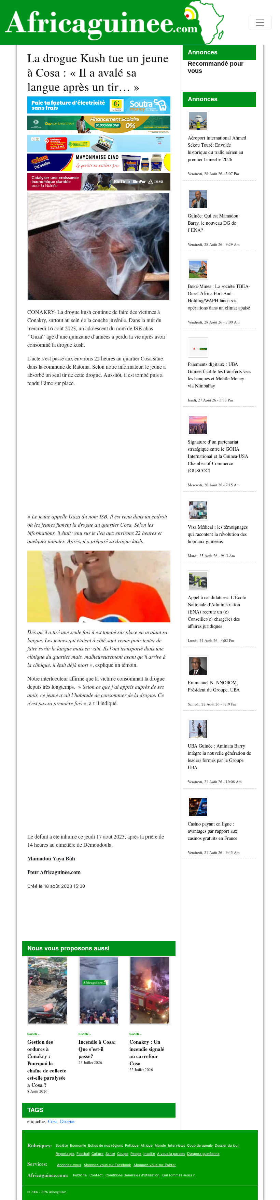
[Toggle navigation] (260, 22)
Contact (96, 1175)
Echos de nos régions (105, 1145)
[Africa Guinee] (112, 22)
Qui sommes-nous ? (178, 1175)
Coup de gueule (200, 1145)
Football (82, 1153)
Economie (78, 1145)
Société (62, 1145)
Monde (160, 1145)
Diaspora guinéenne (203, 1153)
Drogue (67, 1121)
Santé (110, 1153)
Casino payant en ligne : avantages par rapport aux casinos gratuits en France (212, 830)
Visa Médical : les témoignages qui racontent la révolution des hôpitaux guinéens (218, 534)
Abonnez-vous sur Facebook (107, 1165)
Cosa (52, 1121)
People (135, 1153)
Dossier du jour (227, 1145)
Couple (122, 1153)
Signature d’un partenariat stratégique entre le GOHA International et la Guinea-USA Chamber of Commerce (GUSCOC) (218, 456)
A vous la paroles (171, 1153)
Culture (97, 1153)
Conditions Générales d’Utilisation (132, 1175)
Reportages (65, 1153)
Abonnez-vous (69, 1165)
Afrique (147, 1145)
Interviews (176, 1145)
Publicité (80, 1175)
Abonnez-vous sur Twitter (155, 1165)
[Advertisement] (98, 452)
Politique (132, 1145)
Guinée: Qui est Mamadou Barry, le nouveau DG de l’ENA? (213, 222)
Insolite (149, 1153)
